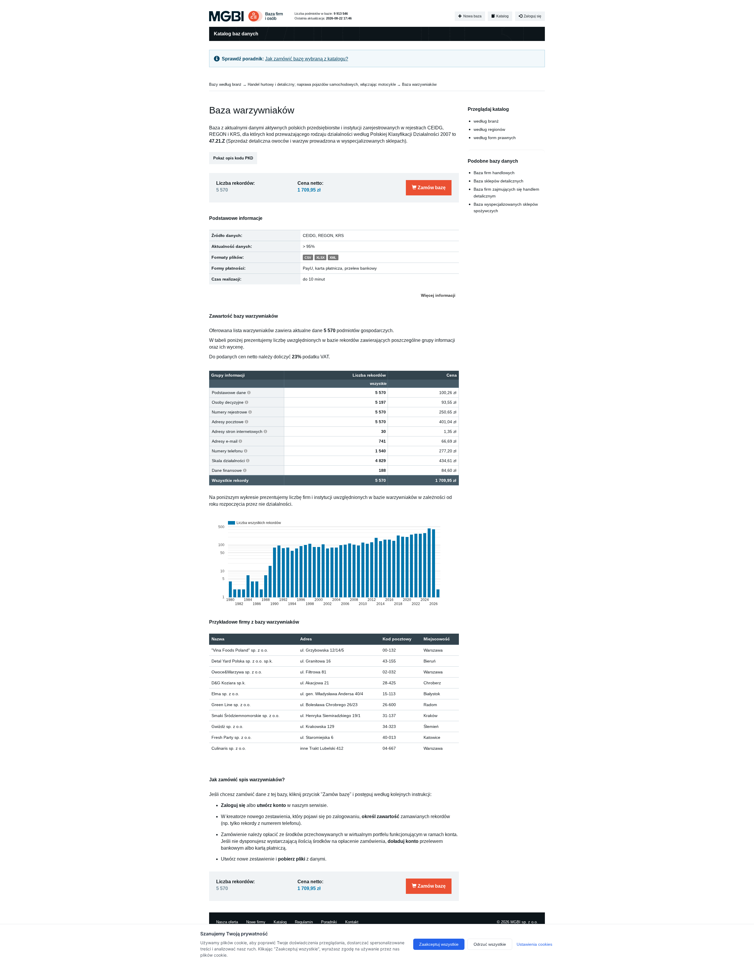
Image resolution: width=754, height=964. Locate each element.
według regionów (489, 129)
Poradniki (329, 922)
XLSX (320, 257)
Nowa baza (472, 16)
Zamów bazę (431, 187)
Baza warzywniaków (419, 84)
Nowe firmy (255, 922)
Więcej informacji (438, 295)
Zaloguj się (532, 16)
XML (333, 257)
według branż (486, 121)
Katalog (502, 16)
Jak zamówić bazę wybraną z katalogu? (306, 58)
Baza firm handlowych (494, 172)
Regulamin (304, 922)
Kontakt (351, 922)
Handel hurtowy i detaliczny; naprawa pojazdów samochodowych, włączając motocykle (322, 84)
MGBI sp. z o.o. (524, 922)
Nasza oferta (227, 922)
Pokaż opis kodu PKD (233, 158)
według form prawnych (495, 137)
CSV (308, 257)
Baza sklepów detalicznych (498, 181)
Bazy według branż (225, 84)
